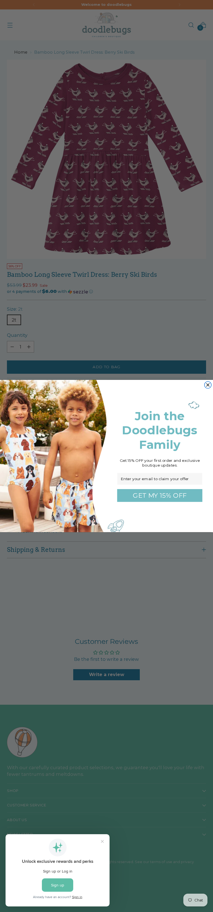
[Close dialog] (207, 385)
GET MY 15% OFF (160, 495)
